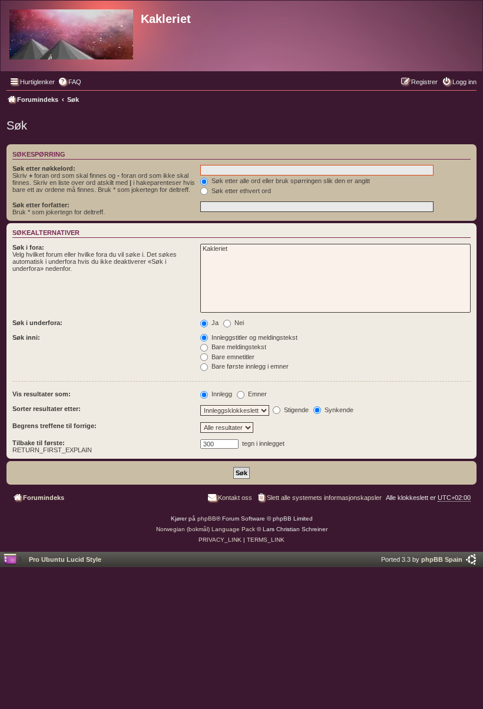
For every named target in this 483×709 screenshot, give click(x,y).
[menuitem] (69, 82)
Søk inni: (26, 337)
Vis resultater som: (41, 393)
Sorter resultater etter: (46, 408)
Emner (256, 393)
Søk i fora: (28, 247)
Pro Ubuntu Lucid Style (65, 559)
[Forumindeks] (72, 32)
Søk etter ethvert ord (240, 190)
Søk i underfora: (37, 322)
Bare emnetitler (232, 356)
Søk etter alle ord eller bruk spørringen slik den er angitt (290, 180)
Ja (214, 322)
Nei (238, 322)
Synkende (338, 409)
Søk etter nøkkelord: (43, 168)
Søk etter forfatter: (41, 204)
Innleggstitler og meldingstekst (253, 337)
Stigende (295, 409)
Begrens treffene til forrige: (54, 425)
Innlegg (221, 393)
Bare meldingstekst (238, 346)
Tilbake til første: (38, 442)
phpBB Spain (441, 559)
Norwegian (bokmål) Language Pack (205, 529)
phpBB (206, 518)
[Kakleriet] (335, 249)
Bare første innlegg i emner (249, 366)
